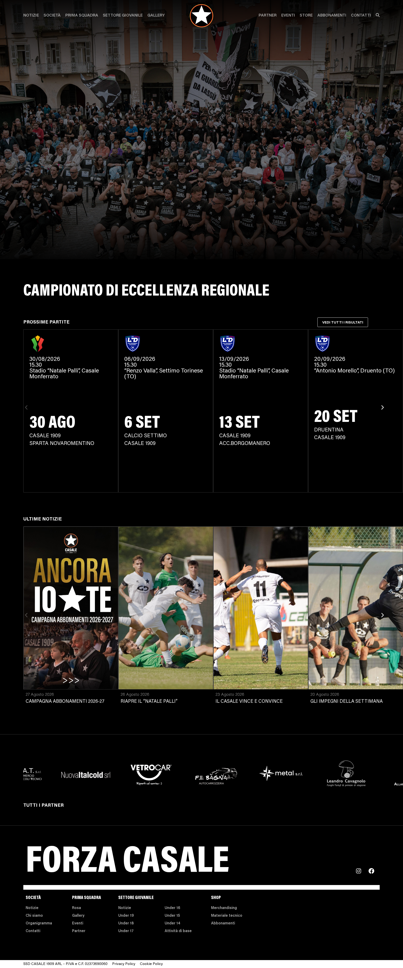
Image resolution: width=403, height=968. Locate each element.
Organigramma (39, 923)
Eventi (288, 16)
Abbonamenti (331, 16)
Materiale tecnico (226, 916)
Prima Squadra (81, 16)
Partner (268, 16)
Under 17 (126, 931)
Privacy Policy (123, 964)
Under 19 (126, 916)
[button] (26, 407)
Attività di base (178, 931)
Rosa (76, 908)
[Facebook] (371, 871)
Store (306, 16)
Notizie (31, 16)
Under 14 (172, 923)
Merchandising (224, 908)
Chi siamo (34, 916)
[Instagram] (359, 871)
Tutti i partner (43, 805)
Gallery (156, 16)
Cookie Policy (151, 964)
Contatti (361, 16)
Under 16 (172, 908)
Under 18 (126, 923)
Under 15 (172, 916)
